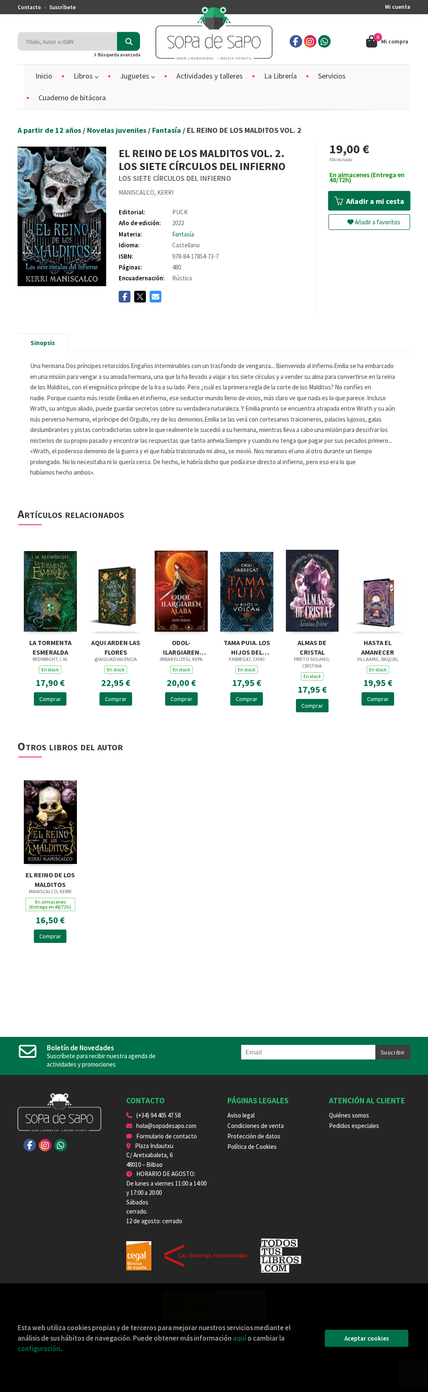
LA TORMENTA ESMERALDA (50, 646)
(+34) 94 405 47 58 (158, 1115)
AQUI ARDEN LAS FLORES (115, 646)
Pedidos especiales (354, 1126)
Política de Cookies (252, 1147)
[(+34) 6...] (324, 41)
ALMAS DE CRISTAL (312, 646)
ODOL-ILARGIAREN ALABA (181, 646)
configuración (39, 1348)
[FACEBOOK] (296, 41)
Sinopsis (43, 343)
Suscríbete (62, 7)
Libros (84, 76)
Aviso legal (241, 1115)
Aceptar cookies (366, 1338)
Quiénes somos (349, 1115)
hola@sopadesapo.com (166, 1126)
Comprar (50, 699)
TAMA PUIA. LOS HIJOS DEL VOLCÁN (247, 646)
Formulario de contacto (166, 1136)
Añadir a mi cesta (374, 201)
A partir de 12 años (50, 130)
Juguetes (135, 76)
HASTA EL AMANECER (377, 646)
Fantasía (167, 130)
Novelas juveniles (117, 130)
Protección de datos (253, 1136)
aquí (239, 1338)
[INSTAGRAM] (310, 41)
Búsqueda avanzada (118, 55)
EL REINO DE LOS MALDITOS (50, 879)
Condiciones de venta (255, 1126)
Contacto (29, 7)
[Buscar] (128, 41)
